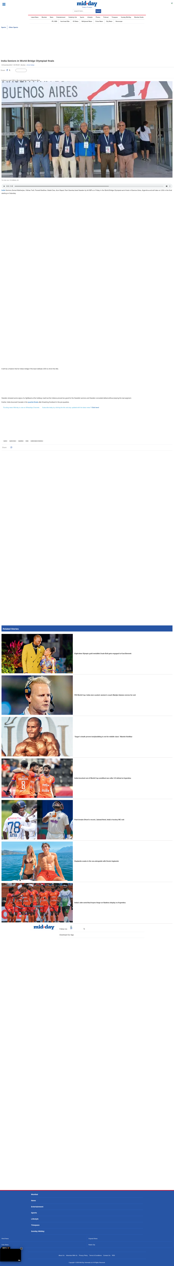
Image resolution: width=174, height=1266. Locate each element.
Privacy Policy (83, 1255)
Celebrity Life (72, 17)
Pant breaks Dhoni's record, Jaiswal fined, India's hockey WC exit (99, 820)
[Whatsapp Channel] (15, 74)
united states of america (37, 441)
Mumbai (44, 17)
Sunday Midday (37, 1231)
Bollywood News (87, 21)
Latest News (34, 17)
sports (5, 441)
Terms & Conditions (95, 1255)
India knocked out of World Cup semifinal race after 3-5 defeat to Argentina (102, 778)
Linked (13, 70)
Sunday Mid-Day (126, 17)
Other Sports (13, 27)
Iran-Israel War (64, 21)
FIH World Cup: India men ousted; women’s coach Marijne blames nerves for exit (105, 695)
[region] (87, 44)
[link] (5, 1248)
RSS (113, 1255)
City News (109, 21)
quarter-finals (33, 402)
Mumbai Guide (138, 17)
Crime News (99, 21)
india (27, 441)
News (51, 17)
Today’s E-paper (87, 7)
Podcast (105, 17)
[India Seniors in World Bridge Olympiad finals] (10, 1255)
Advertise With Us (71, 1255)
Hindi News (5, 1238)
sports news (13, 441)
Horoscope (119, 21)
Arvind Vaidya (30, 65)
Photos (98, 17)
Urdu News (5, 1245)
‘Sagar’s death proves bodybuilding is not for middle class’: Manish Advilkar (103, 737)
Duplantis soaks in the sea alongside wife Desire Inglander (96, 861)
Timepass (115, 17)
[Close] (21, 1248)
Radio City (92, 1245)
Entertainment (60, 17)
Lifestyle (90, 17)
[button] (15, 4)
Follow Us (23, 70)
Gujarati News (93, 1238)
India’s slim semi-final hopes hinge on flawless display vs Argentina (100, 903)
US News (75, 21)
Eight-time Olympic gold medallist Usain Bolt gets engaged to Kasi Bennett (102, 653)
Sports (82, 17)
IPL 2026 (54, 21)
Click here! (95, 407)
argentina (21, 441)
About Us (61, 1255)
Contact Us (106, 1255)
